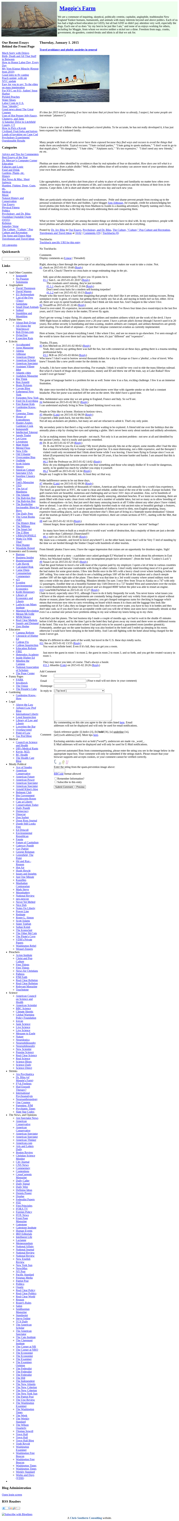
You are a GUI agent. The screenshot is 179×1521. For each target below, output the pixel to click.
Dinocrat (21, 814)
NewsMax (21, 1268)
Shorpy (20, 466)
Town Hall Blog (25, 1440)
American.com (24, 1143)
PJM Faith (21, 977)
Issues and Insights (26, 873)
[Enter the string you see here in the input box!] (64, 761)
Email (43, 680)
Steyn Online (23, 1318)
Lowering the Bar (25, 726)
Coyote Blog (23, 388)
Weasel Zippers (24, 948)
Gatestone (21, 1224)
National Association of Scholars (27, 669)
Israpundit (21, 275)
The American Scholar (24, 1326)
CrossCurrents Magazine (24, 1176)
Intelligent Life (24, 1237)
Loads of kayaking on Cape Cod (20, 134)
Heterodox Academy (27, 654)
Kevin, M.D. (23, 751)
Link (56, 414)
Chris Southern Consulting (86, 1517)
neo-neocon (22, 898)
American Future (25, 776)
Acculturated (23, 344)
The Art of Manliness (21, 490)
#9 (41, 561)
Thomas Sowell (24, 1431)
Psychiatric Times (25, 1108)
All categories (9, 245)
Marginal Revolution (27, 610)
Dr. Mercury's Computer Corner (19, 160)
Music (5, 194)
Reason (20, 1299)
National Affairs (25, 1246)
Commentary (23, 1168)
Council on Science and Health (26, 744)
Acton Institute (24, 955)
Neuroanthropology (27, 1099)
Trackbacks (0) (110, 233)
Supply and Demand (27, 623)
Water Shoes (9, 99)
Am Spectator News (27, 1118)
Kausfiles (21, 880)
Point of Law (23, 732)
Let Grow (21, 438)
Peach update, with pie (14, 78)
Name (43, 675)
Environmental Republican (24, 835)
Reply (78, 267)
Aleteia (20, 350)
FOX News (22, 1215)
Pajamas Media (24, 1277)
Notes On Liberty (25, 908)
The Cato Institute (26, 1337)
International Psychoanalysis (24, 1094)
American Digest (25, 357)
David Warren (23, 291)
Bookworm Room (26, 798)
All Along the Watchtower (23, 327)
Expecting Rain (24, 338)
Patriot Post (22, 1280)
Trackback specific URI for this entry (60, 242)
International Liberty (27, 714)
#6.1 (45, 461)
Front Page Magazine (22, 1220)
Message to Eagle (25, 1033)
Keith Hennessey (25, 591)
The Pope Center (25, 673)
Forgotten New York (27, 397)
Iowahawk (22, 682)
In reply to (46, 690)
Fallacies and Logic (12, 166)
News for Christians (27, 970)
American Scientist (26, 1005)
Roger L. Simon (25, 917)
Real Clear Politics (26, 1293)
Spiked (20, 310)
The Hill (20, 1377)
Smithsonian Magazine (23, 1311)
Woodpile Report (25, 548)
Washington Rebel (26, 945)
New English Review (23, 1260)
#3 (41, 345)
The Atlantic (23, 494)
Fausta (19, 839)
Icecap (19, 1020)
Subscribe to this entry (69, 782)
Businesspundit (24, 560)
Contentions (22, 1171)
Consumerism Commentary (23, 575)
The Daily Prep (24, 513)
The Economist (24, 1352)
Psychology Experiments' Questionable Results (16, 139)
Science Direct (24, 1067)
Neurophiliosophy (26, 1042)
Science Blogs (24, 1061)
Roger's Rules (23, 1302)
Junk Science (23, 1024)
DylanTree (22, 335)
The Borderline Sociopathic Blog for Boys (27, 507)
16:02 (78, 233)
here (122, 722)
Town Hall (22, 1434)
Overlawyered (24, 729)
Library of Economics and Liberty (24, 598)
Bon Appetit (22, 382)
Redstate (20, 914)
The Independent (25, 1381)
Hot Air (20, 867)
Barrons (20, 554)
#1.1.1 (49, 286)
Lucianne (21, 1240)
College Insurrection (27, 645)
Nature (19, 1036)
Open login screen (12, 1494)
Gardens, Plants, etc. (13, 173)
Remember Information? (70, 778)
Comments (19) (92, 233)
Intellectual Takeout (27, 432)
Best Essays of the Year (15, 157)
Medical (6, 191)
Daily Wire (22, 1186)
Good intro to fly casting (15, 74)
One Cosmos (23, 1102)
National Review (25, 895)
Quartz (19, 1287)
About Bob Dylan (26, 322)
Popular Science (25, 1052)
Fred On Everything (27, 400)
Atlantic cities (23, 372)
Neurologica (23, 1039)
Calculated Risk (24, 566)
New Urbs (21, 451)
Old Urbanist (23, 454)
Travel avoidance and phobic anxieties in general (68, 49)
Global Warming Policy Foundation (26, 1016)
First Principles (24, 1205)
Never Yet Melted (25, 901)
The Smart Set (24, 529)
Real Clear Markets (26, 620)
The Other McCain (26, 933)
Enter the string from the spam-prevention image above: (84, 766)
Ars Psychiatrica (25, 1074)
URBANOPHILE (26, 535)
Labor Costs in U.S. (13, 103)
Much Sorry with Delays (15, 52)
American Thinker (26, 1139)
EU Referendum (25, 294)
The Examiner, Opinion (24, 1364)
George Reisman (25, 851)
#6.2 (45, 471)
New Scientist (23, 1049)
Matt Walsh (22, 444)
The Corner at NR (26, 1346)
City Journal (22, 1161)
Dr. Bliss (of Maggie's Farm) (24, 1079)
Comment (45, 734)
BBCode (59, 773)
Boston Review (24, 1152)
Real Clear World (25, 1296)
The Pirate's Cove (25, 936)
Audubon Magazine (27, 375)
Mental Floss (23, 447)
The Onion (22, 685)
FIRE (19, 651)
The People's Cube (26, 689)
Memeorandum (24, 1243)
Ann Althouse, (116, 202)
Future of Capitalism (27, 842)
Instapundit (22, 429)
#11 (42, 643)
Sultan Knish (23, 927)
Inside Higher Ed (25, 657)
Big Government (25, 795)
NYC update (9, 81)
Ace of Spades (24, 767)
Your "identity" (10, 106)
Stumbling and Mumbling (24, 315)
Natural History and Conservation (13, 200)
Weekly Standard (25, 1471)
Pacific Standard (25, 1274)
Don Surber (22, 817)
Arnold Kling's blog (27, 789)
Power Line (22, 911)
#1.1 (45, 280)
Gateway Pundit (25, 845)
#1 (41, 267)
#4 (41, 402)
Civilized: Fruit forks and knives (19, 131)
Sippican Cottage (25, 469)
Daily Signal (23, 1183)
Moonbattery (23, 892)
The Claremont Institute (24, 1342)
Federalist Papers (25, 1199)
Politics (6, 210)
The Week (21, 1415)
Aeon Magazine (25, 347)
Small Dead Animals (27, 306)
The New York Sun (26, 1393)
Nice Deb (21, 905)
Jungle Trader (23, 435)
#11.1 (46, 665)
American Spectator (27, 363)
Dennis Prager (24, 1193)
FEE (18, 1202)
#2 (41, 305)
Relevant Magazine (26, 986)
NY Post (20, 1271)
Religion (6, 223)
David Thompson (25, 288)
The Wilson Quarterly (22, 1426)
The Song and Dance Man (16, 235)
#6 (41, 442)
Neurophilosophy (25, 1046)
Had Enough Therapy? (23, 1088)
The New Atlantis (25, 1384)
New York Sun (24, 1265)
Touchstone (22, 989)
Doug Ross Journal (26, 820)
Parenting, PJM (24, 1105)
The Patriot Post (25, 1396)
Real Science (23, 1058)
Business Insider (25, 557)
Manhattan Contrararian (23, 885)
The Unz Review (25, 1399)
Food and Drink (11, 169)
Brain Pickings (24, 385)
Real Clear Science (26, 1055)
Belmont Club (23, 792)
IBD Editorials (24, 1233)
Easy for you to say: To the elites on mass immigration (20, 86)
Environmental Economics (24, 587)
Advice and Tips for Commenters (20, 154)
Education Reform (26, 648)
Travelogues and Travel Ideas (18, 238)
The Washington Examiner (25, 1404)
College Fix (22, 642)
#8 (41, 521)
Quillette (20, 460)
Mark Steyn (22, 889)
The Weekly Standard (22, 1420)
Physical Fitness (11, 207)
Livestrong (22, 441)
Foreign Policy (24, 1211)
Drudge (20, 1196)
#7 (41, 483)
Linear (68, 258)
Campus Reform (25, 632)
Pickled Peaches (11, 96)
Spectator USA (24, 472)
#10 (42, 590)
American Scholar (26, 360)
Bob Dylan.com (25, 332)
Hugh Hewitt (23, 870)
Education (7, 163)
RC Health (22, 754)
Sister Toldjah (23, 923)
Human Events (24, 1230)
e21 (18, 579)
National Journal (25, 1249)
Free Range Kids (25, 404)
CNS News (22, 1164)
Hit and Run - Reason (23, 863)
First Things (22, 964)
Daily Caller (22, 1180)
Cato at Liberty (24, 801)
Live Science (23, 1027)
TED (19, 485)
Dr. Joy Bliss (58, 229)
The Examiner (24, 1359)
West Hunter (23, 544)
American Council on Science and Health (26, 999)
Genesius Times (24, 413)
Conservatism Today (27, 804)
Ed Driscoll (22, 829)
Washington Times (26, 1465)
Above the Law (24, 704)
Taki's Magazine (25, 482)
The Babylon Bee (25, 498)
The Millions (23, 526)
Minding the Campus (22, 662)
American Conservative (23, 772)
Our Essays (8, 204)
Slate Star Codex (25, 1111)
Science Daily (23, 1064)
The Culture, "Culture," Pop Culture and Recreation (17, 231)
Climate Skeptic (24, 1011)
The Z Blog (22, 532)
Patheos (20, 973)
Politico (20, 1283)
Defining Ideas (24, 1190)
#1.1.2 (49, 292)
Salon (19, 1305)
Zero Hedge (22, 626)
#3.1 (45, 355)
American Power (25, 779)
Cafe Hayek (22, 563)
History (6, 176)
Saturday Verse (10, 226)
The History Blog (25, 523)
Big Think (21, 379)
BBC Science (23, 1008)
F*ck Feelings (23, 1083)
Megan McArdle (25, 613)
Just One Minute (25, 876)
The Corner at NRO (27, 1349)
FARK (19, 679)
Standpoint (22, 1315)
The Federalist (24, 1368)
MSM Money (23, 616)
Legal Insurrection (26, 717)
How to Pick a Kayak (14, 128)
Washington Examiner (22, 1448)
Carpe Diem (22, 570)
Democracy (22, 811)
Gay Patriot (22, 848)
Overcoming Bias (25, 457)
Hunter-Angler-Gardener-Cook (24, 424)
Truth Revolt (23, 1443)
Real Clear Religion (27, 980)
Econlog (20, 582)
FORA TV (22, 1208)
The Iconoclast (24, 930)
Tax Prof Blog (24, 735)
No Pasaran (22, 278)
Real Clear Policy (25, 1290)
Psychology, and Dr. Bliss (16, 213)
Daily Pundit (23, 808)
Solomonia (22, 281)
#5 (41, 414)
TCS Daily (22, 1321)
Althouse (21, 353)
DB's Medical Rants (27, 748)
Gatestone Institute (26, 1227)
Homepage (46, 685)
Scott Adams (23, 463)
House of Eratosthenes (23, 418)
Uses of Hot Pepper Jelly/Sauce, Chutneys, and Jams (19, 117)
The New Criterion (26, 1387)
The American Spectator (24, 1332)
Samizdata (21, 303)
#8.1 (45, 536)
